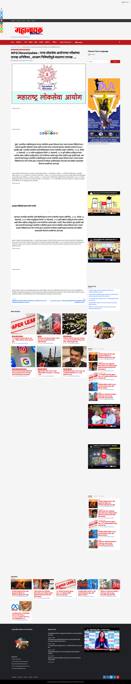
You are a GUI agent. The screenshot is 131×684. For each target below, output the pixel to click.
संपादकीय (18, 42)
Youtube (33, 20)
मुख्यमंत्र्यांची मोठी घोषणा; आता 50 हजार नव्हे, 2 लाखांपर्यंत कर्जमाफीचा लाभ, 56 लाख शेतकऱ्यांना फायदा (74, 372)
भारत (25, 42)
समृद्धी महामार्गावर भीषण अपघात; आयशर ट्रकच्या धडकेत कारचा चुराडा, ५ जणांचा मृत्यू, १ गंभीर (49, 372)
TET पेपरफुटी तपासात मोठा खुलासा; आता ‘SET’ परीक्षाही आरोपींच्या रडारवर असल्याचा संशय (22, 340)
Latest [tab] (90, 349)
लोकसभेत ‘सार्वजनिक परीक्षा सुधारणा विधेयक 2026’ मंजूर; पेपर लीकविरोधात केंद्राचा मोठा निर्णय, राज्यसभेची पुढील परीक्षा (74, 340)
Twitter (23, 20)
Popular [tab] (95, 349)
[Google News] (54, 133)
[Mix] (1, 26)
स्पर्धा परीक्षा (27, 49)
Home (12, 42)
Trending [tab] (101, 349)
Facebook (19, 20)
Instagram (13, 20)
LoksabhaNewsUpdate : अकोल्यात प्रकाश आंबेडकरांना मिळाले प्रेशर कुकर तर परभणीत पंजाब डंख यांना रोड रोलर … (68, 300)
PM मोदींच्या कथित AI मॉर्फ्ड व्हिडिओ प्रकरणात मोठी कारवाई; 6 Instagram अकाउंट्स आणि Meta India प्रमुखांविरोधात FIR (21, 615)
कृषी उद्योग (65, 369)
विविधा (54, 42)
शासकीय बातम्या (23, 369)
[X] (51, 133)
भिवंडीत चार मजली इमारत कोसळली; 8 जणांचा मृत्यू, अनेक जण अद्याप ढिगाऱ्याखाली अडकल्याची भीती (48, 340)
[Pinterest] (46, 133)
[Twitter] (1, 15)
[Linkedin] (43, 133)
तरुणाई (17, 49)
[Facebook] (41, 133)
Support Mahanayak (65, 42)
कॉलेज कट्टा (13, 49)
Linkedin (28, 20)
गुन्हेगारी (47, 42)
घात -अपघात (40, 369)
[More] (57, 133)
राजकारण (41, 42)
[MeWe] (1, 23)
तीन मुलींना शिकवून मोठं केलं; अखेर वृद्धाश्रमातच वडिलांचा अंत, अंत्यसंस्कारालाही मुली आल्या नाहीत (101, 291)
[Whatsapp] (49, 133)
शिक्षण (24, 49)
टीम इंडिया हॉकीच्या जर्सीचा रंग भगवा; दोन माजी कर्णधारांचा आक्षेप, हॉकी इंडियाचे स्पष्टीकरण (103, 303)
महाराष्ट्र (31, 42)
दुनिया (36, 42)
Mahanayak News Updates (26, 60)
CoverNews (74, 682)
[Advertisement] (41, 9)
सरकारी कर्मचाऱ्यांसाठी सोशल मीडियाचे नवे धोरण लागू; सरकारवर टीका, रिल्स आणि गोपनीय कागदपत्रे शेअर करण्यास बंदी (22, 372)
